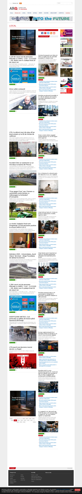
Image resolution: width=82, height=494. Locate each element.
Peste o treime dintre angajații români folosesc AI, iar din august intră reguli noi (47, 136)
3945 (24, 422)
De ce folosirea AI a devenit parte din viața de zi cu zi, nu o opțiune (47, 174)
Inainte (34, 422)
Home (11, 12)
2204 (25, 420)
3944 (21, 422)
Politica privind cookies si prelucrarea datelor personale (36, 477)
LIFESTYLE (61, 12)
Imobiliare (68, 12)
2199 (33, 418)
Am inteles (77, 489)
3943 (18, 422)
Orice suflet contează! (17, 89)
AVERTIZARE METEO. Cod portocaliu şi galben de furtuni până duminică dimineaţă (22, 318)
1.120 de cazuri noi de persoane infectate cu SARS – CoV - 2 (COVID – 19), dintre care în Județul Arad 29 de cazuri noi (22, 59)
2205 (28, 420)
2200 (12, 420)
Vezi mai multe (70, 468)
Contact (32, 481)
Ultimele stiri (17, 12)
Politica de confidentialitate (36, 479)
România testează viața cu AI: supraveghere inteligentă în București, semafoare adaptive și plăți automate (47, 295)
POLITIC (29, 12)
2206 (31, 420)
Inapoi (11, 418)
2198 (30, 418)
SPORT (40, 12)
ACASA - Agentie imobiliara (13, 482)
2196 (24, 418)
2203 (22, 420)
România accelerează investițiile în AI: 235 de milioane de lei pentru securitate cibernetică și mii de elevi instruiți (48, 97)
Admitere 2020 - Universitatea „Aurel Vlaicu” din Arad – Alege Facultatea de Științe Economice (22, 256)
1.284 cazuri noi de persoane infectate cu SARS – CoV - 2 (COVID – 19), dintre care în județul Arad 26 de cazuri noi (22, 287)
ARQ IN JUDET (53, 12)
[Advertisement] (22, 123)
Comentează (13, 84)
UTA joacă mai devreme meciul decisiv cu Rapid (20, 348)
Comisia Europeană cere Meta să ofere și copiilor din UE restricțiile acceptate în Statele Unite (47, 57)
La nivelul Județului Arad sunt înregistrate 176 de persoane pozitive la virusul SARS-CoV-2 (22, 225)
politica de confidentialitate (63, 489)
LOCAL (23, 12)
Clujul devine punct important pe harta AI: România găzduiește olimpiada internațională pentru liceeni (47, 255)
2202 (18, 420)
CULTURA (46, 12)
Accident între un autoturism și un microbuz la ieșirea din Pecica (21, 164)
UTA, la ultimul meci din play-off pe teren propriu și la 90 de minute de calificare (22, 134)
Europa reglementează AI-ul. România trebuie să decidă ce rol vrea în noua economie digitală (47, 334)
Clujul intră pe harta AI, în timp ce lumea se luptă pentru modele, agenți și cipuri (47, 213)
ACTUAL (35, 12)
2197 (27, 418)
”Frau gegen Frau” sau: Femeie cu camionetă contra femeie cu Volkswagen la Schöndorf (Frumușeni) (21, 194)
